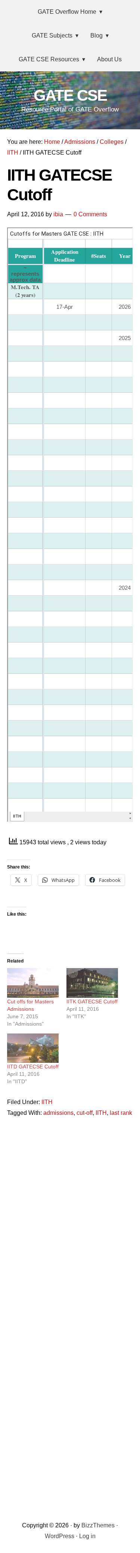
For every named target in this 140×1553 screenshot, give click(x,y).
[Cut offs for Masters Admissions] (33, 982)
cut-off (85, 1113)
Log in (87, 1536)
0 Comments (90, 214)
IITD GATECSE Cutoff (33, 1067)
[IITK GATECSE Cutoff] (92, 982)
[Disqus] (70, 1219)
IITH (47, 1102)
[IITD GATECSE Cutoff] (33, 1048)
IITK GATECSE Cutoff (92, 1001)
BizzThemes (98, 1525)
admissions (58, 1113)
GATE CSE (70, 95)
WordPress (59, 1536)
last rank (121, 1113)
